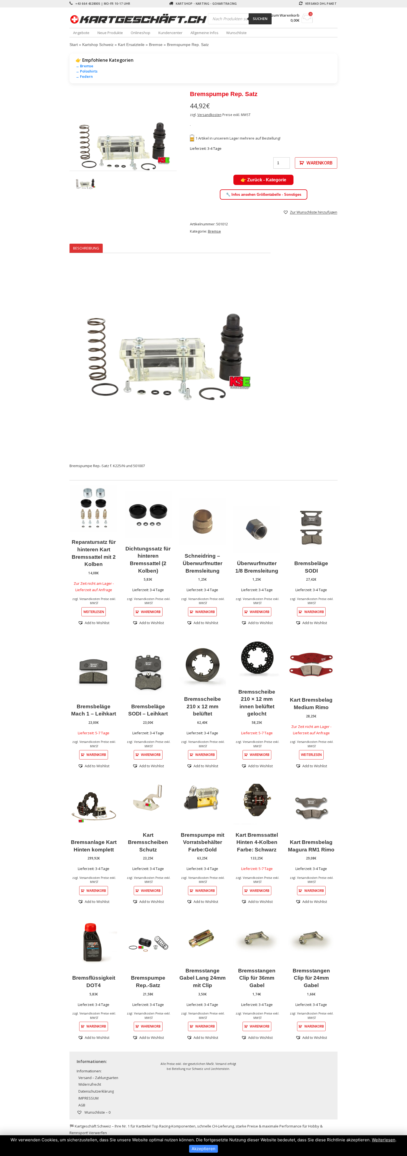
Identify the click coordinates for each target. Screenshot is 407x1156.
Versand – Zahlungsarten (98, 1077)
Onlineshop (140, 32)
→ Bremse (84, 65)
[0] (307, 21)
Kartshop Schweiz (98, 44)
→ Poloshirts (86, 71)
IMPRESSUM (88, 1098)
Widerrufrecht (89, 1084)
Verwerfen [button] (98, 1132)
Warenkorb (319, 163)
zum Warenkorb (285, 15)
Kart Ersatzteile (131, 44)
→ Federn (84, 76)
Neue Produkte (110, 32)
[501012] (123, 147)
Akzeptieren (203, 1148)
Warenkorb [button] (151, 611)
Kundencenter (170, 32)
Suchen (260, 18)
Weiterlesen (93, 611)
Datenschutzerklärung (96, 1091)
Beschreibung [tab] (86, 248)
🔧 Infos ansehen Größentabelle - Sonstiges (263, 194)
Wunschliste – (97, 1112)
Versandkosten (209, 114)
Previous (61, 147)
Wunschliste (236, 32)
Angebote (81, 32)
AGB (81, 1105)
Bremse (156, 44)
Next (184, 147)
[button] (310, 212)
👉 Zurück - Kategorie (263, 179)
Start (73, 44)
